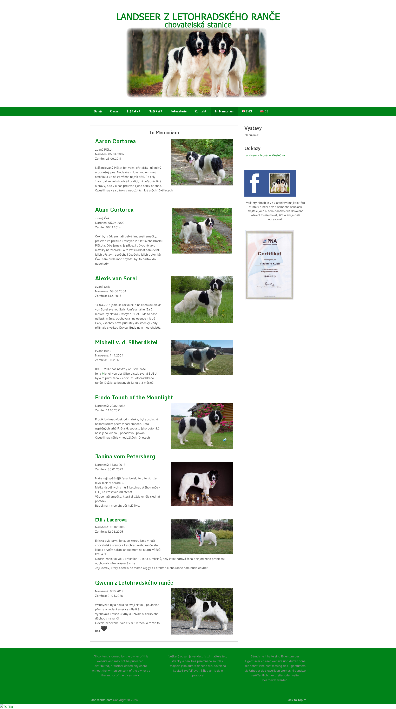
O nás (114, 111)
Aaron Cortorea (116, 141)
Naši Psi (154, 111)
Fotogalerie (179, 111)
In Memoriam (224, 111)
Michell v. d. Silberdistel (126, 342)
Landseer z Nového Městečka (264, 155)
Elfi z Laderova (111, 519)
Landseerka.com (101, 700)
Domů (98, 111)
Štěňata (132, 111)
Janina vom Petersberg (125, 456)
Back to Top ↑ (296, 700)
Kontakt (200, 111)
